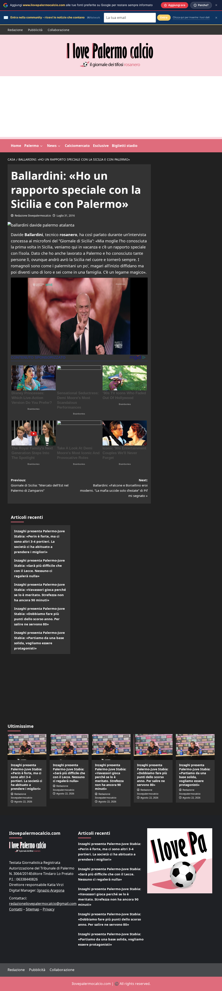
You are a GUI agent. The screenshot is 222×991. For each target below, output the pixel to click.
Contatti (15, 909)
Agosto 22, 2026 (23, 801)
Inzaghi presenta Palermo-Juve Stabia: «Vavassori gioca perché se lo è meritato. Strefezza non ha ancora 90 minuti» (40, 592)
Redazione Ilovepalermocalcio (33, 215)
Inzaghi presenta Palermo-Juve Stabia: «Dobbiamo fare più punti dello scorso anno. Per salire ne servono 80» (39, 616)
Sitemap (32, 909)
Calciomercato (77, 145)
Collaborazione (58, 30)
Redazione (15, 30)
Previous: (40, 485)
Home (16, 145)
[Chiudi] (216, 5)
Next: (114, 488)
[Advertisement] (111, 106)
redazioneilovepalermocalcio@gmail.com (43, 903)
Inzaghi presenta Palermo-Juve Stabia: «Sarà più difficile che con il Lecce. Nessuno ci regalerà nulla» (39, 568)
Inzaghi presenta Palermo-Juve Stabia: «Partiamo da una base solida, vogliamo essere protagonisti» (39, 640)
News (52, 145)
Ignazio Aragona (50, 890)
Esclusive (101, 145)
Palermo (31, 145)
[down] (41, 146)
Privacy (48, 909)
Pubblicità (35, 30)
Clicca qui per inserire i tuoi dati (191, 17)
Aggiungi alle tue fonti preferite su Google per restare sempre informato (81, 5)
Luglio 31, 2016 (66, 215)
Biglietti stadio (124, 145)
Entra (164, 17)
